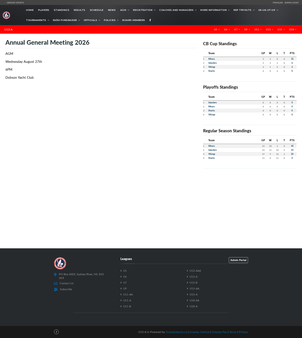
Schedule (96, 10)
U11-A (127, 300)
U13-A (8, 29)
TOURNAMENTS (36, 20)
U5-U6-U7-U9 (266, 10)
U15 (280, 29)
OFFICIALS (90, 20)
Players (43, 10)
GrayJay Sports (15, 2)
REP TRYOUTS (242, 10)
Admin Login (292, 2)
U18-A (193, 306)
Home (30, 10)
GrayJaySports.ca (176, 332)
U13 (268, 29)
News (112, 10)
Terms (232, 332)
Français (278, 2)
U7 (236, 29)
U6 (226, 29)
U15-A (193, 294)
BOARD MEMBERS (133, 20)
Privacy (243, 332)
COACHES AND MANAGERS (176, 10)
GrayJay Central (199, 332)
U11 (257, 29)
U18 (292, 29)
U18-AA (194, 300)
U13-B (193, 282)
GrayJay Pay (219, 332)
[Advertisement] (250, 195)
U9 (246, 29)
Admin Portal (238, 260)
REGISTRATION (142, 10)
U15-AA (194, 288)
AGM (123, 10)
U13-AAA (195, 270)
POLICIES (110, 20)
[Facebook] (150, 20)
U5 (216, 29)
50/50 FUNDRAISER (65, 20)
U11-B (127, 306)
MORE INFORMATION (213, 10)
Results (79, 10)
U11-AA (128, 294)
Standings (61, 10)
